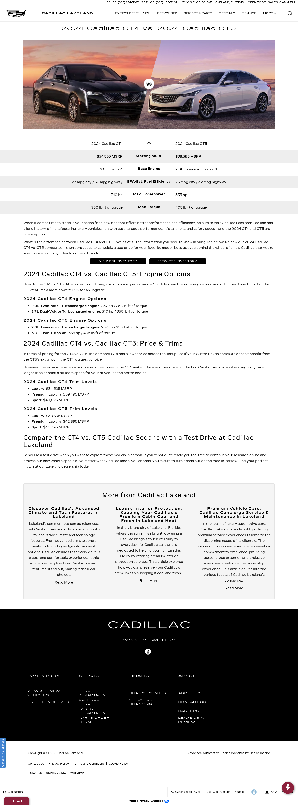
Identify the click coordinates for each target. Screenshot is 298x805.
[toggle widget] (288, 788)
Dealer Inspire (260, 753)
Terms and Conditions (89, 763)
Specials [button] (227, 14)
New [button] (148, 14)
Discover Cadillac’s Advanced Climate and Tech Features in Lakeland (63, 512)
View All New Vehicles (43, 693)
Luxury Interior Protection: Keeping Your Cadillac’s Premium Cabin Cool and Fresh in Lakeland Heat (149, 514)
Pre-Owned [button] (167, 14)
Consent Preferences (2, 753)
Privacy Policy (58, 763)
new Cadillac (243, 248)
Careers (188, 711)
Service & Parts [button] (198, 14)
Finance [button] (249, 14)
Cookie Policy (118, 763)
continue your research (229, 455)
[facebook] (148, 652)
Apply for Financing (140, 702)
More (268, 14)
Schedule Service (90, 702)
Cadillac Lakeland (70, 753)
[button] (290, 13)
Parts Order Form (94, 720)
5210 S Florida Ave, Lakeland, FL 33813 (213, 2)
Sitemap (36, 772)
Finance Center (147, 693)
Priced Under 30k (48, 702)
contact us (83, 248)
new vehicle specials (60, 461)
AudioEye (77, 772)
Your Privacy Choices (146, 801)
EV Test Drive (127, 13)
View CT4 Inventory (118, 261)
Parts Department (94, 711)
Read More (64, 582)
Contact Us (192, 702)
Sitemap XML (56, 772)
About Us (189, 693)
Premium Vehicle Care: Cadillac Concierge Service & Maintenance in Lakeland (234, 512)
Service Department (94, 693)
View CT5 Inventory (177, 261)
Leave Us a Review (191, 720)
